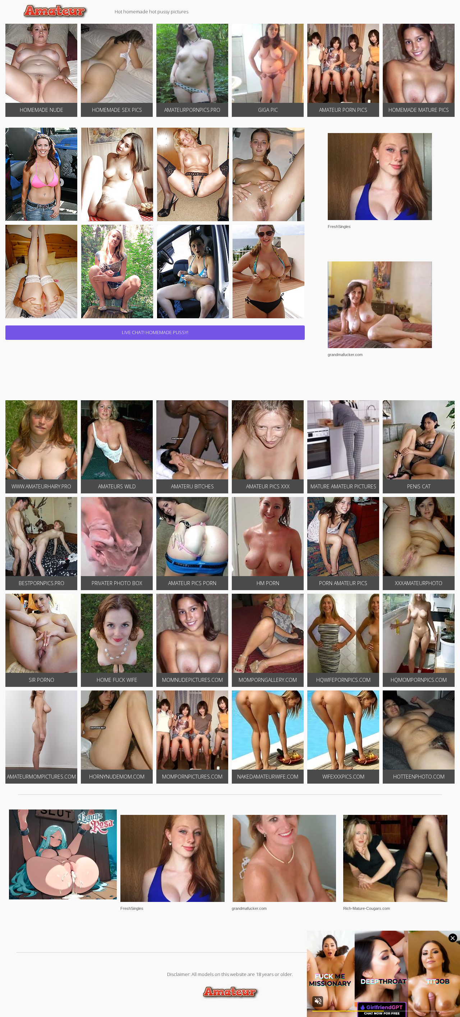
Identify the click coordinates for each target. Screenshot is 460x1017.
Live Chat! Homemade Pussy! (155, 332)
